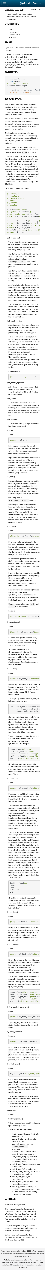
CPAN (21, 10)
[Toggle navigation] (4, 3)
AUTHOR (12, 37)
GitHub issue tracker (11, 1253)
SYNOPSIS (13, 32)
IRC (11, 1265)
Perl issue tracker (35, 1262)
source (17, 10)
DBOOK (29, 1251)
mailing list (5, 1265)
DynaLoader (9, 9)
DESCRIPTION (14, 34)
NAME (11, 29)
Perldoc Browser (33, 3)
